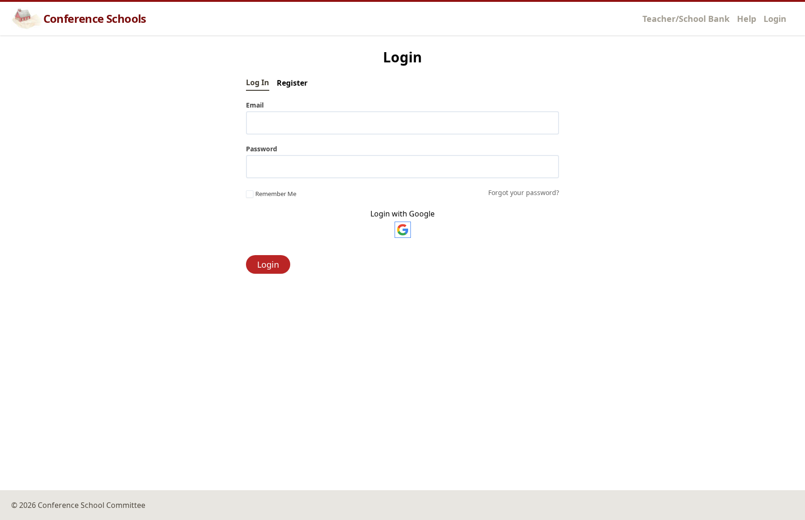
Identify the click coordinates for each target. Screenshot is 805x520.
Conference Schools (94, 18)
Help (746, 18)
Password (261, 148)
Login (775, 18)
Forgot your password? (523, 192)
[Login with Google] (403, 230)
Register (292, 83)
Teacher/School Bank (686, 18)
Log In (257, 82)
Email (255, 105)
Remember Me (275, 194)
